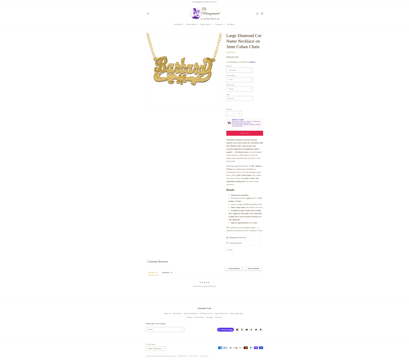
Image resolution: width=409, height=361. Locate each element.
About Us (167, 313)
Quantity (229, 109)
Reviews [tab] (152, 272)
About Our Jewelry (221, 313)
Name (228, 94)
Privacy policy (204, 356)
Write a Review (253, 268)
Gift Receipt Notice (206, 313)
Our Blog (209, 317)
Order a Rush (230, 85)
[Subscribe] (181, 329)
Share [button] (231, 250)
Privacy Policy (199, 317)
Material (229, 66)
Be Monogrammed (156, 356)
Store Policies (177, 313)
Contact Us (218, 317)
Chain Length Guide (236, 313)
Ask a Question (234, 268)
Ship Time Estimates (191, 313)
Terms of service (193, 356)
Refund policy (183, 356)
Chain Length (230, 75)
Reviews (189, 317)
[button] (148, 13)
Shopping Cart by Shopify (169, 356)
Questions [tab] (166, 272)
